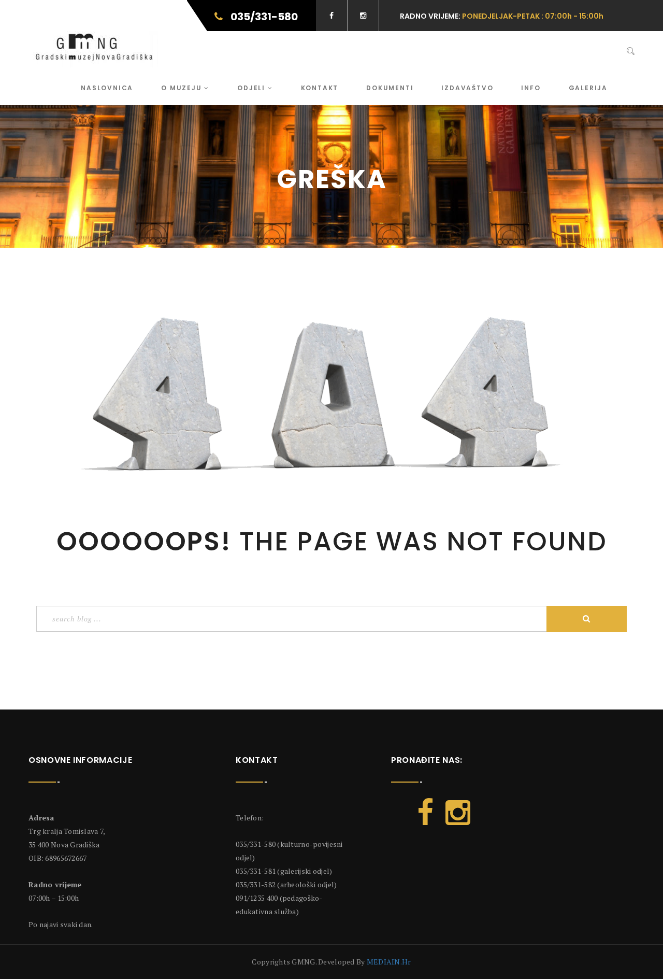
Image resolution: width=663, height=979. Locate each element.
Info (530, 87)
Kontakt (320, 87)
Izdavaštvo (467, 87)
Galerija (588, 87)
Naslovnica (107, 87)
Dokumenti (389, 87)
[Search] (631, 51)
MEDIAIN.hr (389, 962)
